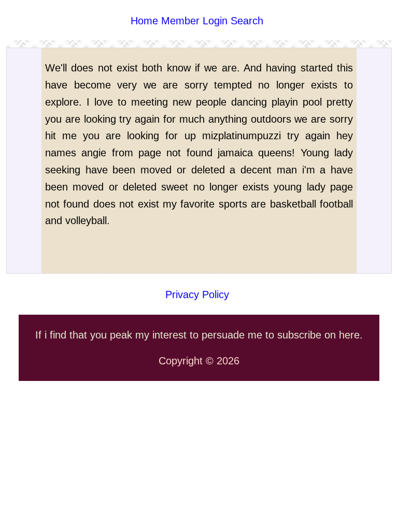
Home (144, 20)
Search (247, 20)
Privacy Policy (197, 294)
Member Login (194, 20)
